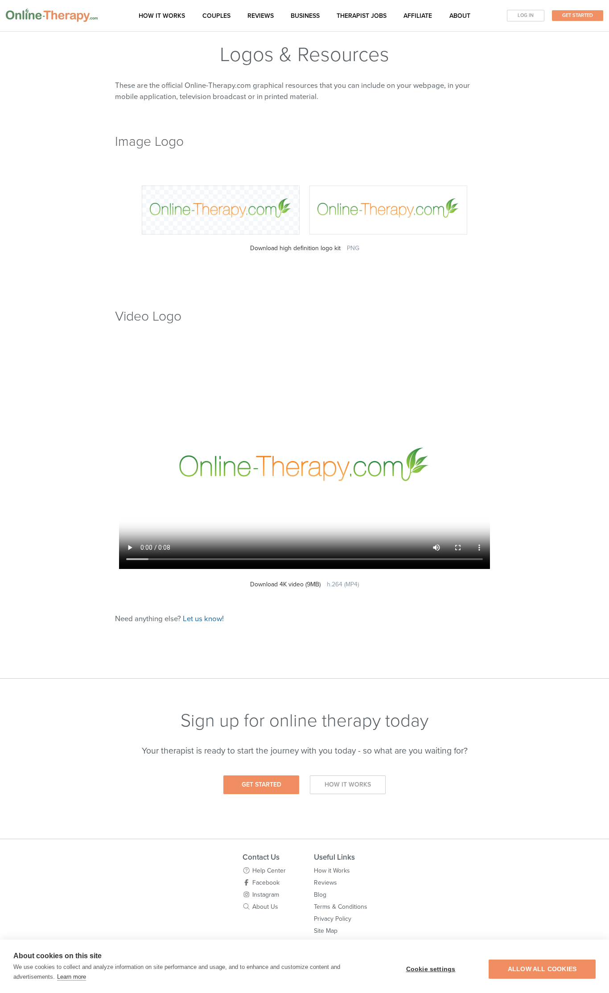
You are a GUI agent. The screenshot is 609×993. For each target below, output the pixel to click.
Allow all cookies (542, 969)
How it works (162, 16)
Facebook (266, 882)
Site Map (325, 931)
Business (305, 16)
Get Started (577, 15)
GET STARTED (261, 784)
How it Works (348, 784)
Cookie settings (431, 969)
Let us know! (203, 618)
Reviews (260, 16)
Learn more (71, 976)
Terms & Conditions (340, 907)
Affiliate (417, 16)
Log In (526, 15)
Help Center (269, 870)
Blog (320, 894)
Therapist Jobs (362, 16)
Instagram (265, 894)
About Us (265, 907)
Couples (216, 16)
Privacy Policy (332, 919)
